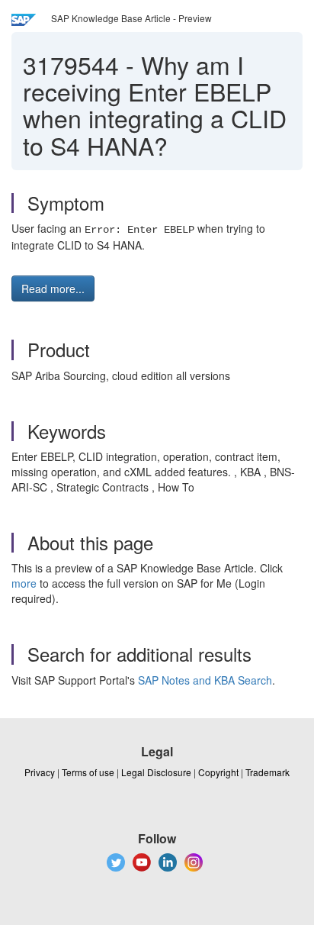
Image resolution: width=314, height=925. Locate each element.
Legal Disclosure (156, 771)
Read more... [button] (53, 288)
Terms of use (88, 771)
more (24, 583)
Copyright (218, 771)
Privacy (39, 771)
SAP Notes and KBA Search (205, 680)
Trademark (267, 771)
